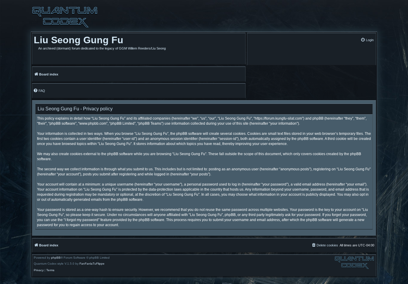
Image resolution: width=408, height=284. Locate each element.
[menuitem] (367, 40)
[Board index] (65, 17)
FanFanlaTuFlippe (92, 263)
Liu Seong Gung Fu (78, 40)
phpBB (56, 257)
